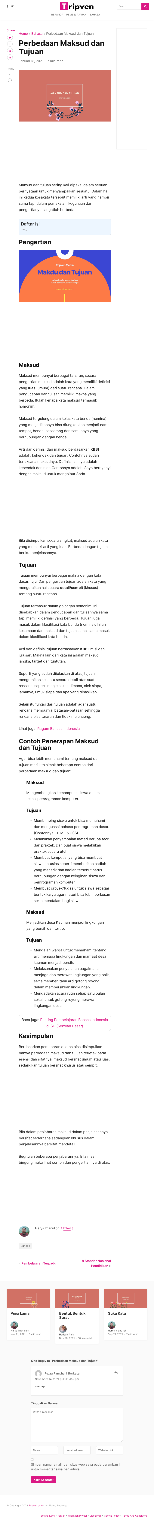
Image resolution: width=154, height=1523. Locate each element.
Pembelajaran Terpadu (38, 1263)
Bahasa (95, 14)
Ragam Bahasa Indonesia (58, 728)
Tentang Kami (47, 1515)
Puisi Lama (20, 1313)
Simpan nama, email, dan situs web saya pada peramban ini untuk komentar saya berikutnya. (76, 1467)
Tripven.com (36, 1505)
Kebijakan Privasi (77, 1515)
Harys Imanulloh (53, 1228)
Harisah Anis (66, 1334)
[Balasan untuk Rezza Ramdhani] (116, 1373)
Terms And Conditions (134, 1515)
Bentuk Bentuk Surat (72, 1315)
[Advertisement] (65, 154)
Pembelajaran (76, 14)
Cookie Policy (111, 1515)
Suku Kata (117, 1313)
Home (23, 33)
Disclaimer (95, 1515)
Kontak (61, 1515)
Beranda (57, 14)
